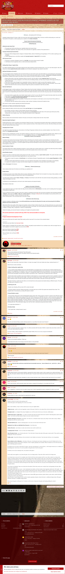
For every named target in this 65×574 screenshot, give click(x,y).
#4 (62, 317)
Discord (38, 193)
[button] (7, 13)
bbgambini (10, 370)
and (14, 256)
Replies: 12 (11, 32)
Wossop (9, 337)
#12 (62, 393)
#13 (62, 399)
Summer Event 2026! (29, 537)
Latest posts (27, 520)
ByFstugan (10, 260)
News (26, 539)
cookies (12, 569)
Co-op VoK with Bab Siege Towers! (31, 542)
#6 (62, 337)
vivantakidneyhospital (17, 528)
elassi (9, 381)
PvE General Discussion (29, 533)
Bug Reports (27, 554)
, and (15, 333)
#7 (62, 345)
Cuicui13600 (10, 399)
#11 (62, 387)
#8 (62, 361)
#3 (62, 260)
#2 (62, 250)
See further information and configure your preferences (15, 571)
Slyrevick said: (11, 348)
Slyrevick (10, 317)
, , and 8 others (13, 238)
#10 (62, 381)
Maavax (9, 250)
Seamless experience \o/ (29, 523)
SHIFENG (9, 361)
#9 (62, 370)
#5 (62, 325)
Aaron (9, 387)
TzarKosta (10, 393)
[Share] (63, 32)
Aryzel (9, 325)
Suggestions (27, 526)
